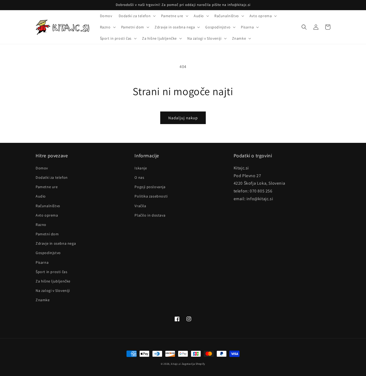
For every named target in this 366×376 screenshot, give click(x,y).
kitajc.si (176, 364)
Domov (42, 168)
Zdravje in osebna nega (56, 243)
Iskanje (141, 168)
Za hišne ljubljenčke (53, 281)
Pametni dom (47, 234)
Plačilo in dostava (150, 215)
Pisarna (42, 262)
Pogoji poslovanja (150, 186)
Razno (41, 224)
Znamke (43, 299)
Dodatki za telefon (52, 177)
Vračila (140, 205)
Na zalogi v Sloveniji (53, 290)
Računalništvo (48, 205)
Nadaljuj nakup (183, 117)
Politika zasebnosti (151, 196)
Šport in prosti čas (51, 271)
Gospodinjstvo (48, 252)
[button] (136, 15)
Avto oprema (47, 215)
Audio (41, 196)
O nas (139, 177)
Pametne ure (47, 186)
